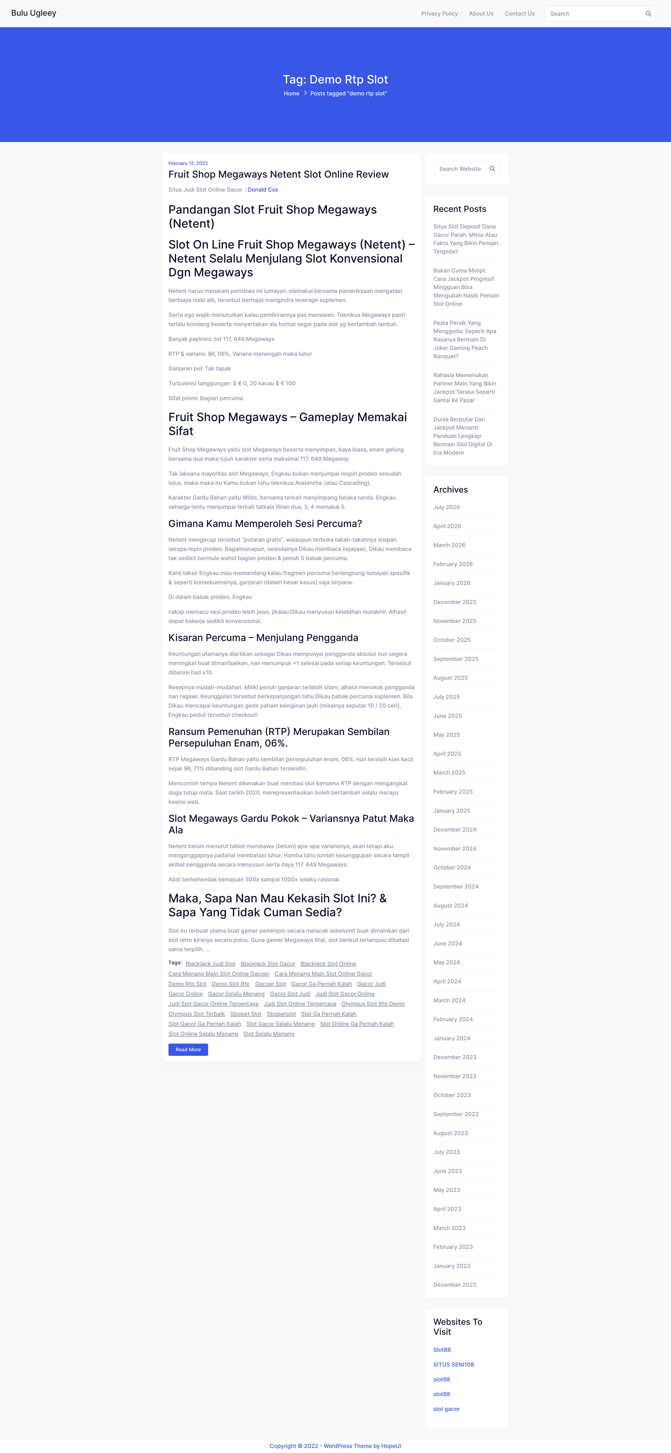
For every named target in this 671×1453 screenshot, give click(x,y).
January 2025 (451, 810)
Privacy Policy (439, 13)
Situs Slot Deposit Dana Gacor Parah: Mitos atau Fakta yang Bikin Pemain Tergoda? (465, 239)
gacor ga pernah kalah (321, 983)
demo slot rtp (231, 983)
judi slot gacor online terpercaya (213, 1003)
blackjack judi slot (211, 963)
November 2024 (455, 848)
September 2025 (456, 659)
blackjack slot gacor (268, 963)
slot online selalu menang (203, 1033)
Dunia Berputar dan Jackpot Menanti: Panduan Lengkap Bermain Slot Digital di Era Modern (462, 436)
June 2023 (447, 1171)
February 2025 (453, 791)
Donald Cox (263, 189)
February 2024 (453, 1019)
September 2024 (456, 886)
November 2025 (454, 621)
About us (481, 13)
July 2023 (446, 1152)
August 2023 (450, 1133)
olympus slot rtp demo (373, 1003)
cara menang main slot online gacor (323, 973)
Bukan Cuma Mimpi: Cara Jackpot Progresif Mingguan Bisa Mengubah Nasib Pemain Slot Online (466, 287)
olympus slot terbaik (196, 1013)
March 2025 (449, 772)
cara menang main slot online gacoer (218, 973)
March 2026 (449, 545)
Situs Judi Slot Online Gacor (205, 189)
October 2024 (452, 867)
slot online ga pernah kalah (357, 1023)
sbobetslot (281, 1013)
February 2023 (453, 1246)
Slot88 (442, 1349)
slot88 (441, 1379)
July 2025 (446, 696)
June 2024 (447, 943)
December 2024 (455, 829)
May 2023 (446, 1189)
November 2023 (455, 1076)
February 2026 (453, 564)
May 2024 (446, 962)
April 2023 (447, 1209)
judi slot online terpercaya (300, 1003)
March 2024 (449, 1000)
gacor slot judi (290, 993)
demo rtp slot (187, 983)
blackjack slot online (328, 963)
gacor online (185, 993)
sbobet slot (246, 1013)
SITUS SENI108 (453, 1364)
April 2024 (447, 981)
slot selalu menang (269, 1033)
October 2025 (452, 639)
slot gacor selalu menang (280, 1023)
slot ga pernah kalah (328, 1013)
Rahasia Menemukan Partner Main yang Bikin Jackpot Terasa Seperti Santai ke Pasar (464, 387)
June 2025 (447, 715)
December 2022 (455, 1284)
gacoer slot (270, 983)
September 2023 (456, 1114)
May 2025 (446, 734)
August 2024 (450, 905)
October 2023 (452, 1095)
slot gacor (446, 1408)
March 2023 (449, 1228)
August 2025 (450, 677)
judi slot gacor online (345, 993)
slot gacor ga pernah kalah (204, 1023)
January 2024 (452, 1038)
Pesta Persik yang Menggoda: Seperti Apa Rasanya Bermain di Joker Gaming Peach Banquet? (464, 339)
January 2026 (451, 583)
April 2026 (447, 526)
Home (292, 93)
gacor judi (371, 983)
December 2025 (455, 602)
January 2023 (452, 1265)
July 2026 (446, 507)
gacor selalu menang (236, 993)
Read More (188, 1050)
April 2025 (447, 753)
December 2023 (455, 1057)
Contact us (520, 13)
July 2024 (446, 924)
